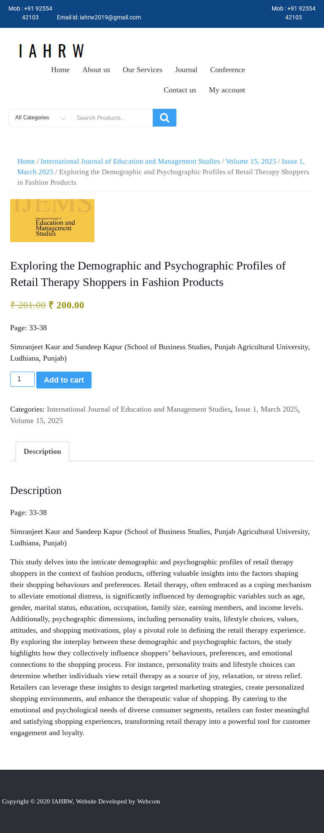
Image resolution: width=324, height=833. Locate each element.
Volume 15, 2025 (251, 161)
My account (227, 90)
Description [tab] (42, 451)
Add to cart (64, 380)
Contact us (180, 90)
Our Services (142, 69)
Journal (186, 69)
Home (60, 69)
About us (96, 69)
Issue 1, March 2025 (266, 409)
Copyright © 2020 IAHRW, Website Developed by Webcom (81, 801)
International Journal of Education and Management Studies (130, 161)
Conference (227, 69)
